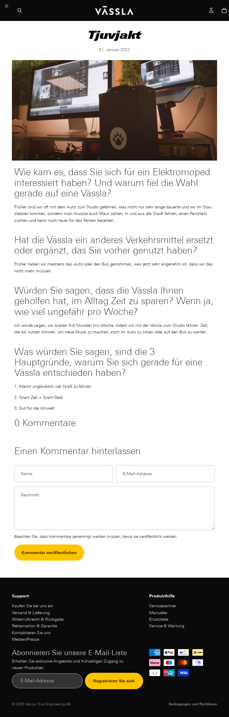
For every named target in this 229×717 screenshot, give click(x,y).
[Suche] (19, 10)
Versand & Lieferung (31, 612)
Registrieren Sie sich (114, 680)
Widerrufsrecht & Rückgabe (38, 619)
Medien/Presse (25, 639)
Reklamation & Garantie (34, 625)
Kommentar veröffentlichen (49, 552)
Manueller (158, 612)
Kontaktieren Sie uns (31, 632)
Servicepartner (162, 605)
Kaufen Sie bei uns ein (32, 605)
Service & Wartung (166, 625)
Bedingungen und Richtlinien (193, 704)
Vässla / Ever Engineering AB (48, 704)
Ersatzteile (158, 619)
